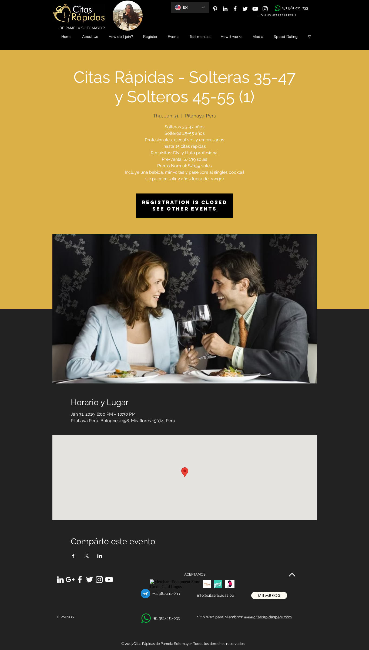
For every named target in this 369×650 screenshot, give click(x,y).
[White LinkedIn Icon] (225, 8)
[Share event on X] (86, 556)
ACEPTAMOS (195, 574)
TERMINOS (65, 617)
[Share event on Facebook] (73, 556)
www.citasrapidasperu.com (268, 617)
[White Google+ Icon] (70, 579)
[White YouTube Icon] (255, 8)
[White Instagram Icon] (265, 8)
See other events (184, 209)
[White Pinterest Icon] (215, 8)
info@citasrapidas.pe (215, 595)
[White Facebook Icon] (235, 8)
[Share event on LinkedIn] (99, 556)
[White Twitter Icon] (245, 8)
